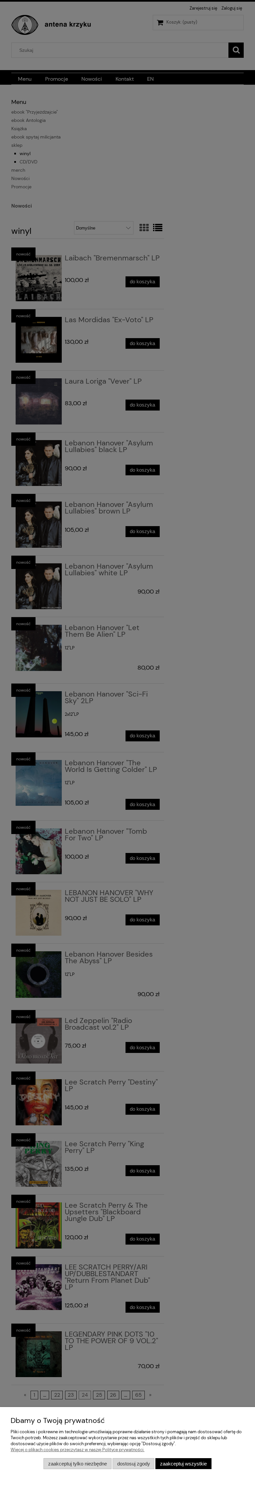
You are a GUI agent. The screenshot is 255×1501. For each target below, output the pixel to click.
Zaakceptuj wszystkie (183, 1463)
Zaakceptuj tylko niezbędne (77, 1463)
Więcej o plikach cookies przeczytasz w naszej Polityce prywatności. (77, 1450)
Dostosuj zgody (133, 1463)
